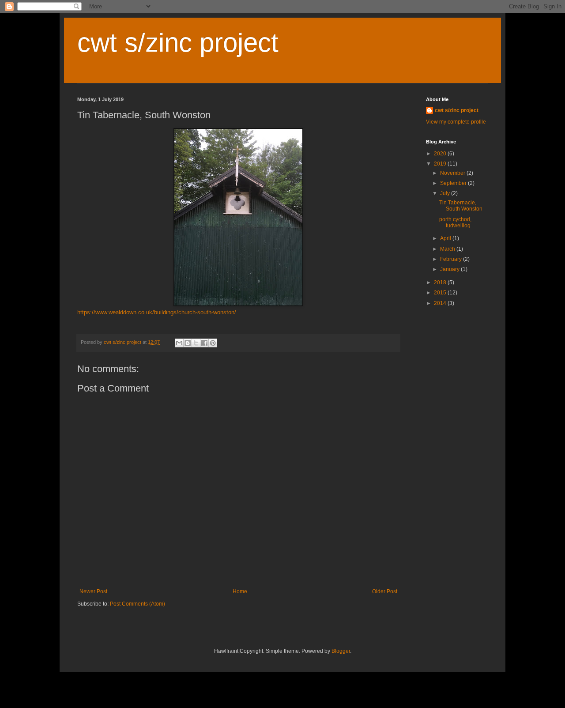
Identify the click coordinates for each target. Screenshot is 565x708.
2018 (441, 282)
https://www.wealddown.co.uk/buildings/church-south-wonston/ (156, 312)
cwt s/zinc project (178, 42)
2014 (441, 303)
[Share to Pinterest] (212, 343)
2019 (441, 164)
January (450, 269)
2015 (441, 293)
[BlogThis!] (187, 343)
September (454, 183)
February (451, 259)
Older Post (384, 591)
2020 (441, 154)
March (448, 249)
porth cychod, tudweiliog (455, 222)
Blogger (340, 651)
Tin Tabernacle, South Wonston (460, 206)
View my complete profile (456, 122)
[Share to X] (196, 343)
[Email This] (179, 343)
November (453, 173)
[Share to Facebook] (204, 343)
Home (240, 591)
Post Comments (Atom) (137, 604)
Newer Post (93, 591)
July (445, 193)
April (446, 238)
